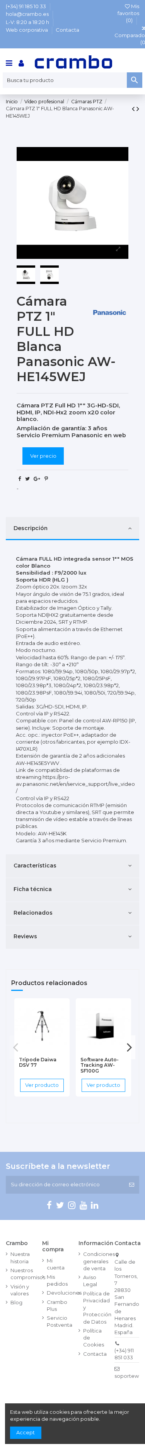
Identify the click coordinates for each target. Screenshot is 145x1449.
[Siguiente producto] (137, 108)
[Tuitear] (27, 479)
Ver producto (42, 1085)
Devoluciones (64, 1293)
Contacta (67, 30)
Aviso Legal (90, 1280)
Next (129, 1047)
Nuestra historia (20, 1257)
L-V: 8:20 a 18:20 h (28, 22)
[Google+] (37, 479)
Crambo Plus (57, 1305)
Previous (16, 1047)
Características (35, 865)
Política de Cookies (93, 1338)
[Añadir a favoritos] (32, 1050)
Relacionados (33, 913)
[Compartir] (19, 479)
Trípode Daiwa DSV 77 (37, 1062)
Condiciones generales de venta (99, 1261)
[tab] (72, 529)
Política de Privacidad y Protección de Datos (97, 1307)
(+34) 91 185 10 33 (26, 6)
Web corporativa (27, 30)
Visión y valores (19, 1290)
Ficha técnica (33, 889)
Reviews (25, 936)
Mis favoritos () (128, 13)
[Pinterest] (46, 479)
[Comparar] (42, 1050)
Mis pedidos (57, 1280)
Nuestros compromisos (27, 1273)
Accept (25, 1432)
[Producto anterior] (134, 108)
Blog (16, 1302)
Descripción (31, 528)
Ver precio (43, 456)
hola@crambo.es (28, 14)
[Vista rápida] (52, 1050)
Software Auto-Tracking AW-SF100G (99, 1065)
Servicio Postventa (59, 1321)
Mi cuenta (56, 1264)
